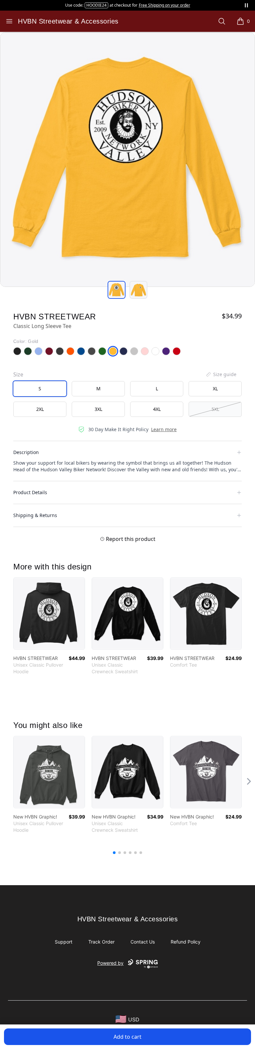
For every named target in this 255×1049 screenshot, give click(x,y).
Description (26, 452)
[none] (220, 374)
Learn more (164, 429)
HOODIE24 (96, 5)
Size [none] (18, 374)
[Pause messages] (246, 5)
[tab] (116, 290)
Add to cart (127, 1036)
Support (63, 942)
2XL (40, 409)
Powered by (110, 963)
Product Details (30, 492)
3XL (98, 409)
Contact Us (142, 942)
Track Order (101, 942)
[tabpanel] (127, 159)
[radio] (39, 388)
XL (215, 388)
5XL (215, 409)
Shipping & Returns (35, 515)
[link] (49, 613)
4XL (157, 409)
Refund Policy (186, 942)
